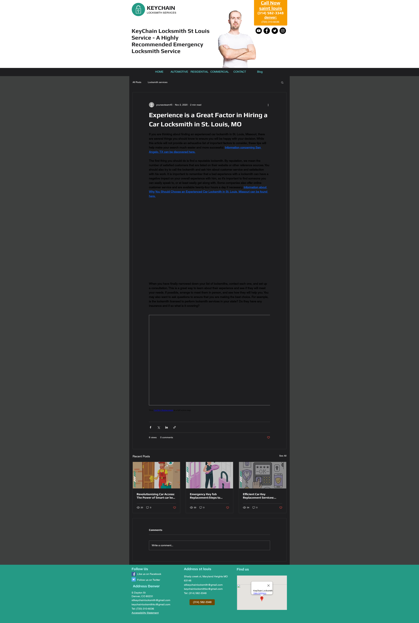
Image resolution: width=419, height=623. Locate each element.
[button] (282, 82)
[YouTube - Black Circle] (258, 30)
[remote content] (209, 240)
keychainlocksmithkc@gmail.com (151, 604)
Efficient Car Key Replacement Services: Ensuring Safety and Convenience (258, 495)
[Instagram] (283, 30)
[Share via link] (174, 427)
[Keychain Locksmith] (134, 574)
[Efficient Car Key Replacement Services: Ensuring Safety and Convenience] (262, 475)
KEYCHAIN (161, 7)
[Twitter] (275, 30)
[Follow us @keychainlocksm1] (134, 579)
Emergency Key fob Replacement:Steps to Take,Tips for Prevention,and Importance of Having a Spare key (209, 495)
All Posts (137, 82)
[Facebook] (267, 30)
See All (282, 455)
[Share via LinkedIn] (166, 427)
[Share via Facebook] (150, 427)
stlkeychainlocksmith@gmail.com (151, 600)
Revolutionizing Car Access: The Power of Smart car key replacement (156, 495)
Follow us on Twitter (148, 579)
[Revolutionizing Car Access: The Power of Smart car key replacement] (156, 475)
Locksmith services (157, 82)
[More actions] (268, 105)
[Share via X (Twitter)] (158, 427)
